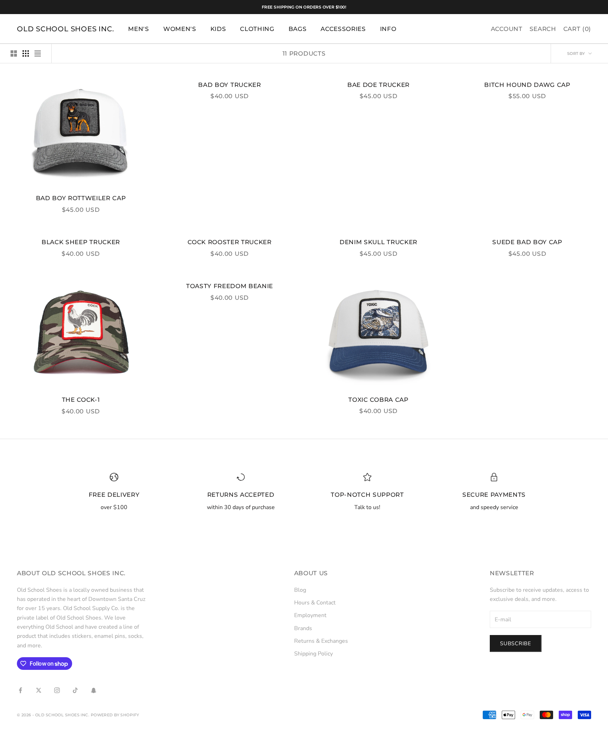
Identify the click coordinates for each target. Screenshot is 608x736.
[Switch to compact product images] (37, 53)
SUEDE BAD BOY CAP (527, 242)
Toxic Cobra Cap (378, 399)
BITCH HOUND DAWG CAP (527, 84)
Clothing (257, 28)
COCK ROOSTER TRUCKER (229, 242)
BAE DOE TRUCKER (378, 84)
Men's (138, 28)
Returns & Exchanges (321, 641)
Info (388, 28)
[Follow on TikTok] (75, 690)
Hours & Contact (315, 603)
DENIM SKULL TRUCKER (378, 242)
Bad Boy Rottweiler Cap (81, 198)
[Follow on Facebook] (20, 690)
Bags (298, 28)
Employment (310, 615)
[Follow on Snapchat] (93, 690)
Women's (179, 28)
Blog (300, 590)
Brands (303, 628)
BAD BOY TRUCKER (229, 84)
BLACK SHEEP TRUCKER (81, 242)
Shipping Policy (313, 654)
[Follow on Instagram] (57, 690)
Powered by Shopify (115, 714)
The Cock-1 (81, 399)
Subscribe (515, 643)
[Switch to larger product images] (14, 53)
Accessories (343, 28)
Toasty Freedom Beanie (229, 286)
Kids (218, 28)
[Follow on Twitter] (38, 690)
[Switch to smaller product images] (26, 53)
